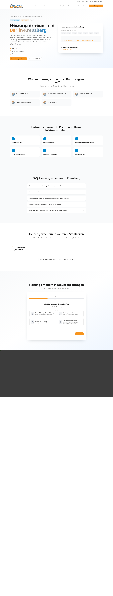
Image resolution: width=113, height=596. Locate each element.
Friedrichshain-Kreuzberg (28, 16)
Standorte (37, 6)
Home (11, 16)
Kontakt (85, 6)
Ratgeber (62, 6)
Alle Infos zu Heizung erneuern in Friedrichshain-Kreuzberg (55, 259)
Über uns (46, 6)
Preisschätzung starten (96, 6)
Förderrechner (71, 6)
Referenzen (54, 6)
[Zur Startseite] (16, 6)
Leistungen (28, 6)
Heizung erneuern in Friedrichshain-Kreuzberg (77, 40)
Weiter (78, 334)
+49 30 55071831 (83, 1)
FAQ (79, 6)
